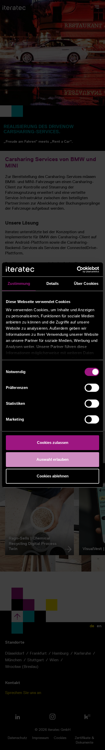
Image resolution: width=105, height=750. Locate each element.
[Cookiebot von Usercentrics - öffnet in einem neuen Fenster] (77, 269)
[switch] (92, 388)
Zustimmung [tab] (19, 283)
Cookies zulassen (52, 442)
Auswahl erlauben (52, 459)
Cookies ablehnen (53, 476)
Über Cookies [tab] (86, 283)
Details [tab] (52, 283)
